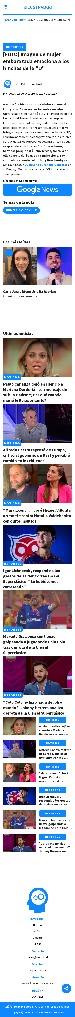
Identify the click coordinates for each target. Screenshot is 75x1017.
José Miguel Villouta (48, 19)
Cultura (37, 944)
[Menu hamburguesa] (5, 7)
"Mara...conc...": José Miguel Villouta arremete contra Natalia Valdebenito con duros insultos (37, 515)
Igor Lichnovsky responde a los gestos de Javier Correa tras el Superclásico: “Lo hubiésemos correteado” (31, 578)
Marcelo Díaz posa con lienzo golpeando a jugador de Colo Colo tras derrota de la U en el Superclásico (34, 644)
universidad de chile (21, 210)
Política (37, 931)
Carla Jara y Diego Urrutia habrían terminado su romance (29, 293)
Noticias (12, 377)
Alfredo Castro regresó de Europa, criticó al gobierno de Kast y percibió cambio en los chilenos (36, 455)
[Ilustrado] (38, 7)
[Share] (66, 989)
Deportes (14, 47)
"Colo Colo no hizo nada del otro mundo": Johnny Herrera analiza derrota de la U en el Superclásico (33, 707)
